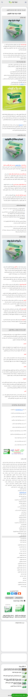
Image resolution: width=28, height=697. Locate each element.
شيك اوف (19, 9)
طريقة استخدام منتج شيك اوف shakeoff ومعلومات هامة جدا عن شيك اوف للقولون (12, 669)
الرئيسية (23, 9)
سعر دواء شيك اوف (22, 492)
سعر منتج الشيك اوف (19, 409)
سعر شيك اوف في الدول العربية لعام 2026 (12, 675)
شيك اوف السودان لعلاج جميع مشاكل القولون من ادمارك (13, 683)
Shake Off (21, 124)
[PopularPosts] (24, 670)
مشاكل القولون (18, 165)
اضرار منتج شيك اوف (16, 672)
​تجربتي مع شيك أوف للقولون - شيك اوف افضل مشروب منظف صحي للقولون (12, 680)
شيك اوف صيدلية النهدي (16, 686)
